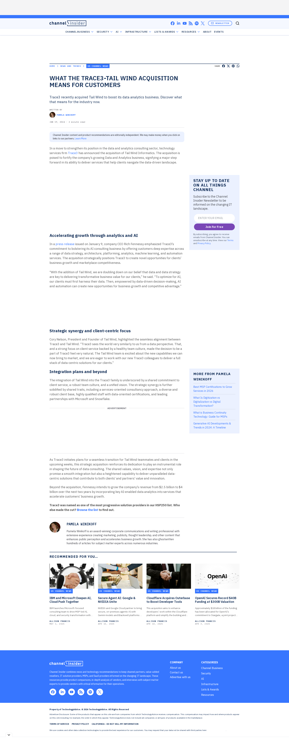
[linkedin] (179, 23)
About (207, 31)
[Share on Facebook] (223, 66)
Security (103, 31)
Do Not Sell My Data (216, 730)
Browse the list (87, 510)
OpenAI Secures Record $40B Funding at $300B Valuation (215, 600)
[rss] (191, 23)
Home (52, 66)
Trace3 (73, 153)
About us (175, 667)
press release (65, 244)
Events (219, 31)
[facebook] (173, 23)
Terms (230, 240)
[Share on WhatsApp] (238, 66)
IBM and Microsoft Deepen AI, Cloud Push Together (70, 600)
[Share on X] (228, 66)
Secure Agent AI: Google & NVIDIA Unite (116, 600)
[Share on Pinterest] (233, 66)
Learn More (80, 138)
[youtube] (185, 23)
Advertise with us (180, 677)
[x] (203, 23)
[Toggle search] (237, 23)
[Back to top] (282, 742)
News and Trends (70, 66)
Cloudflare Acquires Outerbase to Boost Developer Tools (168, 600)
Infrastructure (136, 31)
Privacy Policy (204, 243)
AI (117, 31)
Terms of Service (59, 724)
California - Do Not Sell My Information (115, 724)
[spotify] (197, 23)
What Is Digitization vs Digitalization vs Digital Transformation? (207, 401)
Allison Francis (60, 621)
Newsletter (222, 23)
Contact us (176, 672)
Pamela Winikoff (66, 115)
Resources (207, 694)
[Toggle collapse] (8, 735)
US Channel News (98, 66)
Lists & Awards (210, 689)
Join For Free (214, 227)
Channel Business (77, 31)
